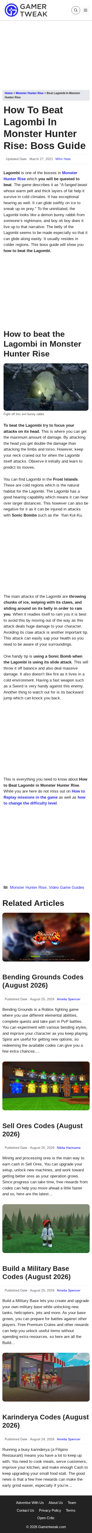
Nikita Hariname (69, 1148)
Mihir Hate (63, 159)
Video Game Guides (66, 887)
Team (72, 1503)
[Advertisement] (46, 53)
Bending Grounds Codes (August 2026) (43, 981)
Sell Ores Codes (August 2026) (42, 1130)
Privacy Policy (50, 1510)
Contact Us (25, 1510)
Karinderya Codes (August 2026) (45, 1421)
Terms (70, 1510)
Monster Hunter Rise (30, 93)
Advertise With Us (30, 1503)
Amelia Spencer (68, 999)
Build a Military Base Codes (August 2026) (36, 1272)
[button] (76, 10)
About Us (56, 1503)
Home (9, 93)
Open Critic (46, 1518)
